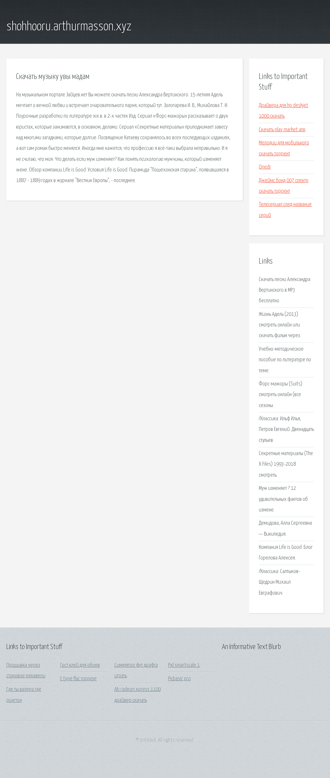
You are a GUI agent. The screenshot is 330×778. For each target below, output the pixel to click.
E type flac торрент (78, 679)
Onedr (265, 167)
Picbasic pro (179, 679)
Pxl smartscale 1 (184, 665)
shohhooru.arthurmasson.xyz (68, 27)
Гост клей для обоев (80, 665)
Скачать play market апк (282, 129)
